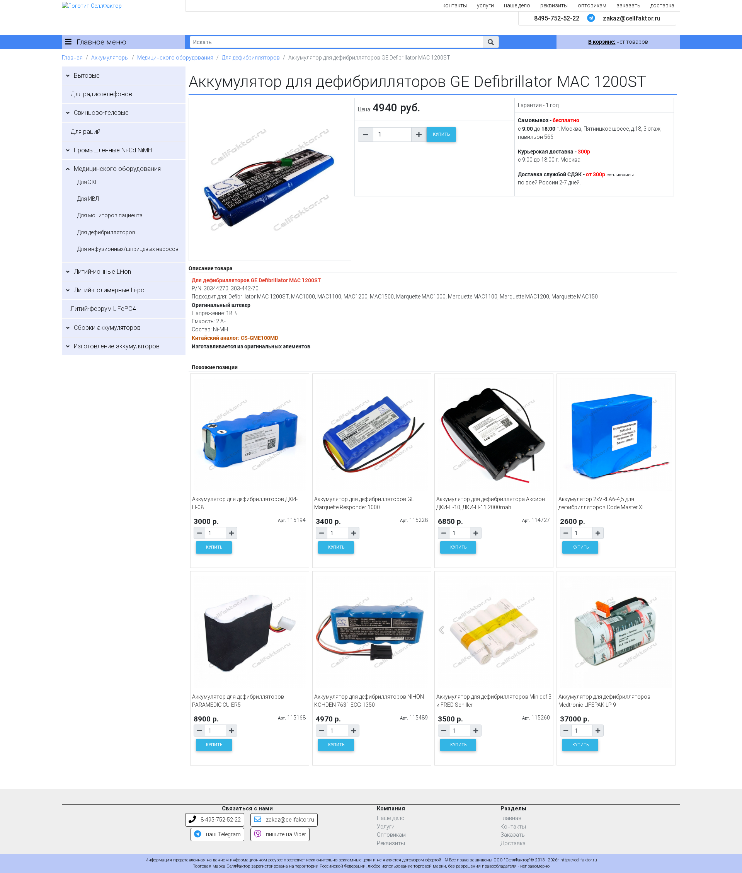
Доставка (513, 843)
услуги (485, 5)
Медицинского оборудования (175, 58)
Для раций (85, 131)
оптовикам (592, 5)
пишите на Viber (285, 834)
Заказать (512, 835)
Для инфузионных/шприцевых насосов (128, 249)
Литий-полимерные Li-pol (110, 290)
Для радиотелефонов (101, 94)
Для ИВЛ (88, 199)
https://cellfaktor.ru (578, 860)
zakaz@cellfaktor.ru (631, 18)
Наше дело (391, 818)
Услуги (386, 827)
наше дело (517, 5)
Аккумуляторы (110, 58)
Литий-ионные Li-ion (102, 271)
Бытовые (87, 75)
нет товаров (618, 42)
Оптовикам (391, 835)
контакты (454, 5)
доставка (662, 5)
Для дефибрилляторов (251, 58)
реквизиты (554, 5)
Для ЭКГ (87, 182)
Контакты (513, 827)
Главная (72, 58)
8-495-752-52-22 (220, 820)
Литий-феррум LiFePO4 (103, 308)
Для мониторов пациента (110, 215)
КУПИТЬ (441, 134)
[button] (491, 42)
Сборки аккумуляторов (107, 327)
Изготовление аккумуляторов (117, 346)
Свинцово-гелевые (101, 112)
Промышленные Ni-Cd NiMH (113, 150)
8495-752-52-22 (556, 18)
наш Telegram (222, 834)
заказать (628, 5)
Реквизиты (391, 843)
